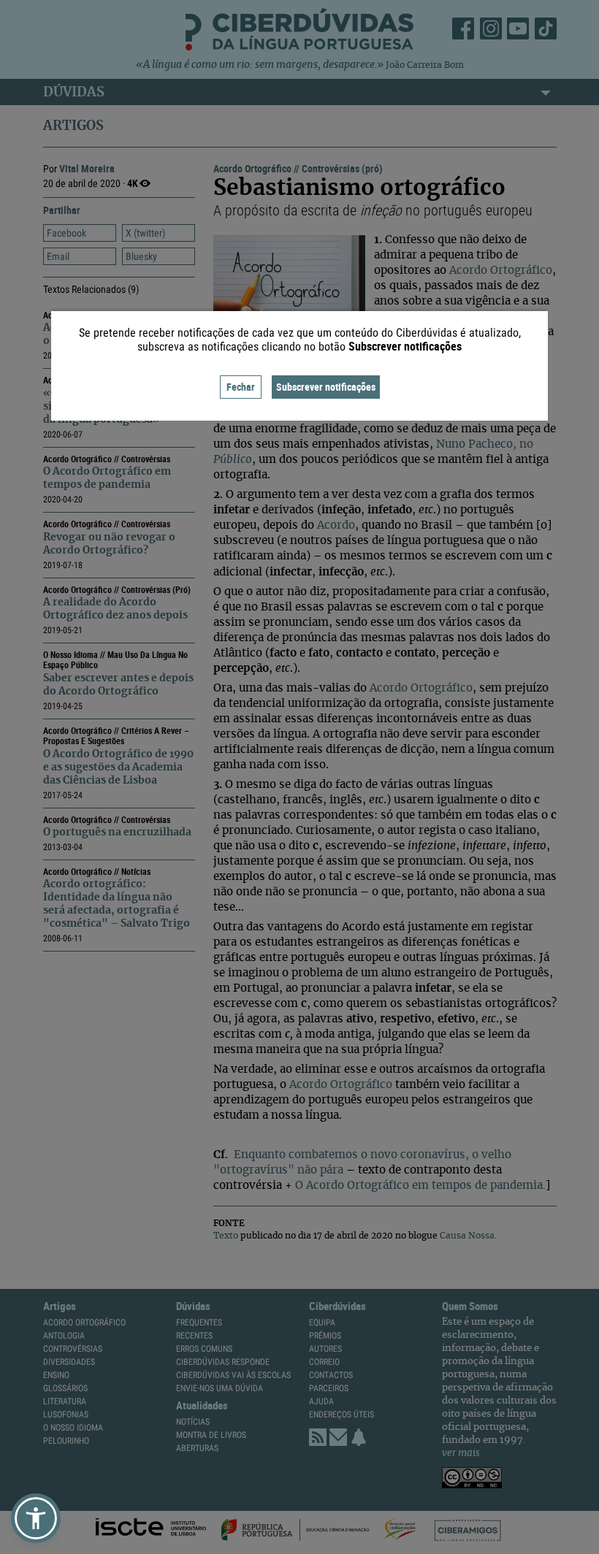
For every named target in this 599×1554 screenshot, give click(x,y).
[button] (36, 1518)
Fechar (240, 387)
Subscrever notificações (325, 387)
